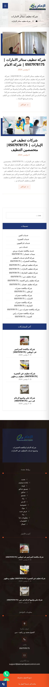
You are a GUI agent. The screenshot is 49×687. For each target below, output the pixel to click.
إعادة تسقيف (23, 482)
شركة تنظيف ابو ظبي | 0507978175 (23, 265)
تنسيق (23, 495)
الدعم (23, 502)
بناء (23, 498)
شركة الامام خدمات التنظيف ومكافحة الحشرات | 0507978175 (23, 259)
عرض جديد (23, 511)
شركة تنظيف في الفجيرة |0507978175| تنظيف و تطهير (24, 375)
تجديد (23, 479)
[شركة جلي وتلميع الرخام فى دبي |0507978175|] (24, 389)
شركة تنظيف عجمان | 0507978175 (23, 284)
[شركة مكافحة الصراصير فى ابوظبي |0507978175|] (24, 340)
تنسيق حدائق (23, 489)
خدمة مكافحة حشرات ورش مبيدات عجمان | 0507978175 (23, 252)
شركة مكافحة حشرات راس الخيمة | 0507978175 (23, 315)
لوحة (23, 486)
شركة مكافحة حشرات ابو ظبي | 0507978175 (23, 290)
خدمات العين (23, 235)
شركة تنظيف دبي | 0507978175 (23, 276)
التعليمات (23, 521)
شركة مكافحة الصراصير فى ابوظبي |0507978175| (24, 350)
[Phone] (6, 674)
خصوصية (23, 505)
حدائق (23, 492)
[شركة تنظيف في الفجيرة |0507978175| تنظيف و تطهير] (24, 365)
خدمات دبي (23, 247)
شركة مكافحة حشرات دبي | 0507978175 (23, 309)
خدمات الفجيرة (23, 239)
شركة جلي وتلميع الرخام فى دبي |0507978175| (24, 399)
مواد (23, 508)
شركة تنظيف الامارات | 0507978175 (23, 269)
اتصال (23, 524)
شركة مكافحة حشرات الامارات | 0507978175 (23, 297)
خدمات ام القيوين (23, 243)
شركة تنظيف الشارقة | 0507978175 (23, 272)
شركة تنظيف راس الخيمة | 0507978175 (23, 280)
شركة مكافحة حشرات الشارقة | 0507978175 (23, 304)
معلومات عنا (23, 518)
